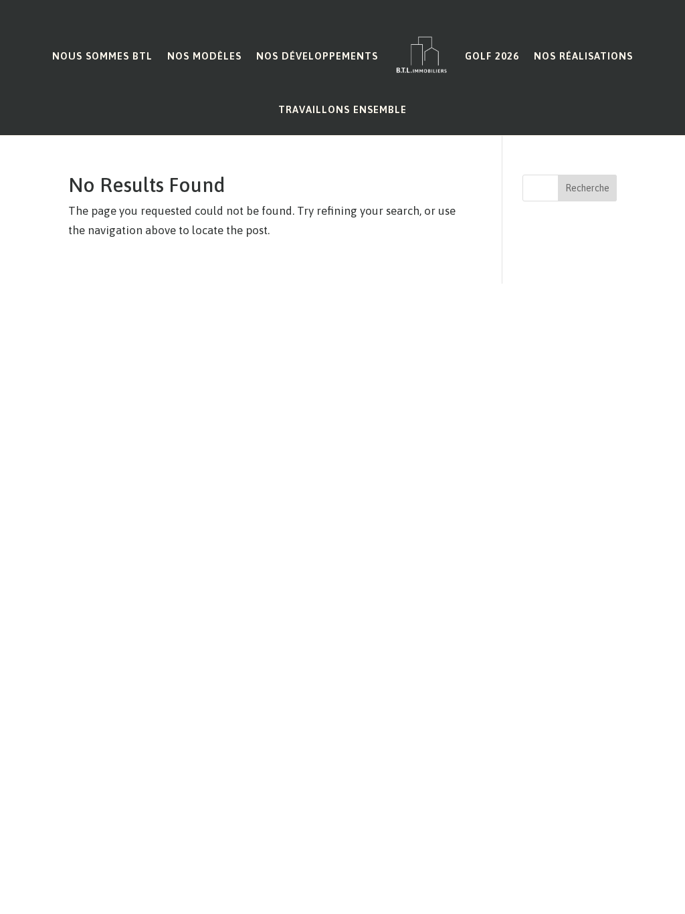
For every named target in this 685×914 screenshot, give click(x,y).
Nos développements (317, 56)
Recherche (587, 188)
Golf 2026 (492, 56)
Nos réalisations (583, 56)
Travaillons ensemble (342, 109)
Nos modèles (204, 56)
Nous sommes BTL (102, 56)
